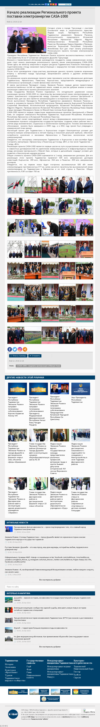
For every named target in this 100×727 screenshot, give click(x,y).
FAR (43, 4)
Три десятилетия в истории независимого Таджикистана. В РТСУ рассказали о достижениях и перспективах (53, 619)
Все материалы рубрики (50, 580)
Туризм (8, 675)
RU (33, 4)
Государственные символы (35, 662)
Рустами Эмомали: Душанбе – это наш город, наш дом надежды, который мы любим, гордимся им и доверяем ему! (46, 548)
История (9, 664)
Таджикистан (11, 661)
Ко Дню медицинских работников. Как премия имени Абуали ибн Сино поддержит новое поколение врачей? (51, 637)
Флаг (29, 670)
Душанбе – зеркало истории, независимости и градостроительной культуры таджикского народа (52, 599)
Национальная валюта (34, 676)
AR (39, 4)
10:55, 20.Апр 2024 (13, 565)
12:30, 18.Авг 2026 (22, 642)
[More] (25, 349)
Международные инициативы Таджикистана (60, 662)
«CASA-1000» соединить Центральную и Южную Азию (38, 366)
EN (36, 4)
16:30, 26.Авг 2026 (22, 613)
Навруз (50, 677)
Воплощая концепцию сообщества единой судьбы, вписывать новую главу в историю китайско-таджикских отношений (50, 609)
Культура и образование (11, 671)
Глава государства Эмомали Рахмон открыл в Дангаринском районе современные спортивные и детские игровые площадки (79, 501)
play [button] (62, 5)
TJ (29, 4)
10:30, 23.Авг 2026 (22, 623)
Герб (29, 667)
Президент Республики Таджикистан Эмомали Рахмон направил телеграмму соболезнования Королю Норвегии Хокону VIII (16, 406)
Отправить (35, 356)
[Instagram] (20, 349)
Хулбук (77, 675)
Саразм (77, 678)
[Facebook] (9, 349)
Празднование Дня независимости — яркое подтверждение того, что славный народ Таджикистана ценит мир (50, 528)
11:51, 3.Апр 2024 (13, 575)
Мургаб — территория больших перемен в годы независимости (40, 628)
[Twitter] (14, 349)
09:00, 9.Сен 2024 (22, 532)
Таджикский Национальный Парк (84, 668)
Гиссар (77, 672)
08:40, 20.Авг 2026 (22, 631)
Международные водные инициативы (59, 668)
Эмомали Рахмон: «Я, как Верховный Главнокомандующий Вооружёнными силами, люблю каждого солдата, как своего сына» (49, 570)
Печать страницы (18, 356)
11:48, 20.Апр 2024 (13, 542)
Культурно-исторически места (83, 662)
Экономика (10, 667)
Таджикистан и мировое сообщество (15, 679)
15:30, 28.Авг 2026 (22, 603)
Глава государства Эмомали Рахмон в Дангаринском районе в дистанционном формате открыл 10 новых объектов (38, 499)
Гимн (29, 672)
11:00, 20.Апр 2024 (13, 552)
